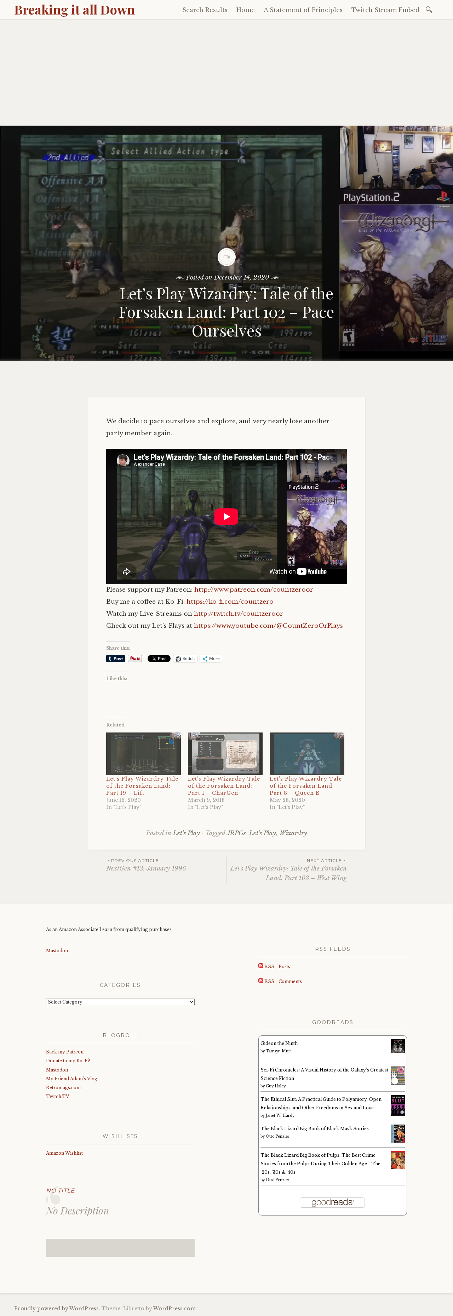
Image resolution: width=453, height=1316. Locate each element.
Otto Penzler (277, 1136)
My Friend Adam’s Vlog (71, 1078)
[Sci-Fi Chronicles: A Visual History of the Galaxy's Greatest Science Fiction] (398, 1083)
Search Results (205, 9)
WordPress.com (174, 1308)
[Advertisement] (226, 72)
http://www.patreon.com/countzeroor (253, 589)
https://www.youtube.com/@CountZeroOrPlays (268, 626)
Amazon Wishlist (64, 1153)
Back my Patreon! (65, 1051)
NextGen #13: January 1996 (146, 865)
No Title (60, 1190)
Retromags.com (63, 1087)
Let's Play (186, 833)
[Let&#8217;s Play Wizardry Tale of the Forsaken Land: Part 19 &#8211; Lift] (143, 753)
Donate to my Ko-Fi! (68, 1060)
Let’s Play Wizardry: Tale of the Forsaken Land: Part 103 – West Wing (288, 870)
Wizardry (293, 833)
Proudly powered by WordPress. (57, 1308)
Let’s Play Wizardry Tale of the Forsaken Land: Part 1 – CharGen (224, 786)
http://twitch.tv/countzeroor (238, 613)
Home (245, 9)
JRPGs (236, 833)
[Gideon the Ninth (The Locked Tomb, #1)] (398, 1051)
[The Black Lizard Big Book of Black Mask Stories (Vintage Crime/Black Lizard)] (398, 1141)
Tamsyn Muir (278, 1051)
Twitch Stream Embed (385, 9)
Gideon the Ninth (279, 1043)
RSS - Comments (282, 981)
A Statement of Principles (303, 9)
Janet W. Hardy (280, 1115)
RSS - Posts (276, 966)
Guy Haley (276, 1086)
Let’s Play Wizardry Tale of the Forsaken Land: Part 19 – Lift (142, 786)
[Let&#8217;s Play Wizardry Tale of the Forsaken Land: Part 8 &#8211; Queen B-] (307, 753)
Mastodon (57, 950)
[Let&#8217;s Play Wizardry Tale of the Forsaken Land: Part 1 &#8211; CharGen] (225, 753)
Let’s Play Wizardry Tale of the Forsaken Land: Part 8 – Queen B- (306, 786)
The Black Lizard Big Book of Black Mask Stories (314, 1128)
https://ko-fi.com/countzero (230, 601)
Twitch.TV (57, 1096)
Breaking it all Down (74, 9)
